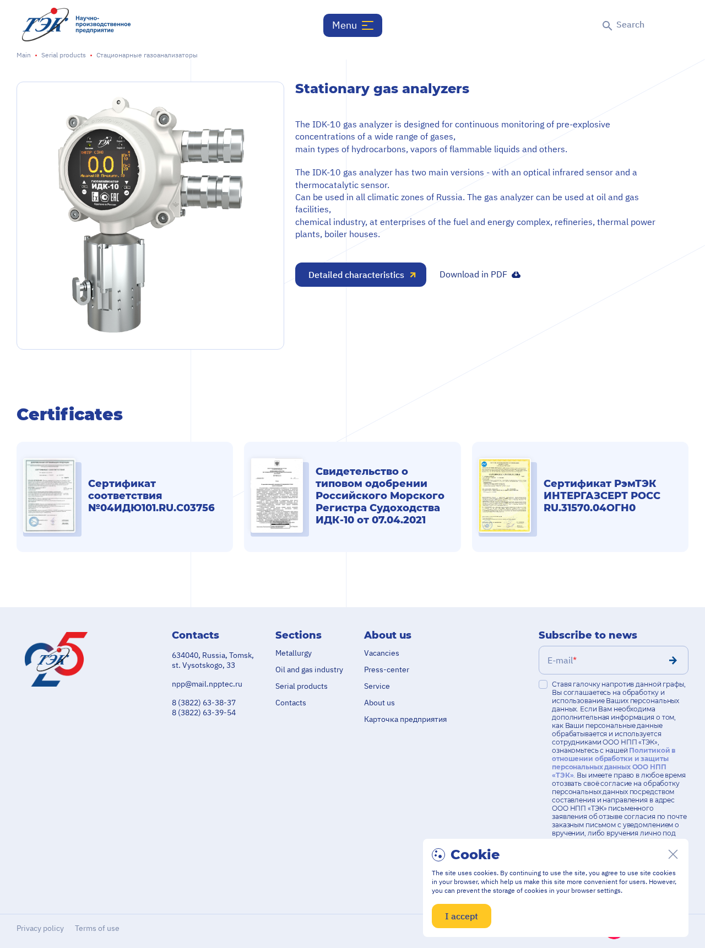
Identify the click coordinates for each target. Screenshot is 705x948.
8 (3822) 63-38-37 (204, 703)
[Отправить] (673, 660)
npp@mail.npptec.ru (207, 684)
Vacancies (381, 653)
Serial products (63, 55)
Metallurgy (293, 653)
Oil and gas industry (309, 669)
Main (24, 55)
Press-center (386, 669)
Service (377, 686)
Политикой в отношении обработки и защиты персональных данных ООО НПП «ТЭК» (613, 762)
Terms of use (97, 928)
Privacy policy (40, 928)
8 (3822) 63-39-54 (204, 712)
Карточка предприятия (405, 719)
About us (379, 703)
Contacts (290, 703)
